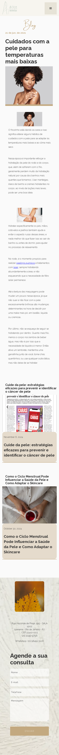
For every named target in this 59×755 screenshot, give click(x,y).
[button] (51, 8)
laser (15, 267)
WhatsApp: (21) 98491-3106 (29, 641)
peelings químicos (25, 263)
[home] (14, 8)
